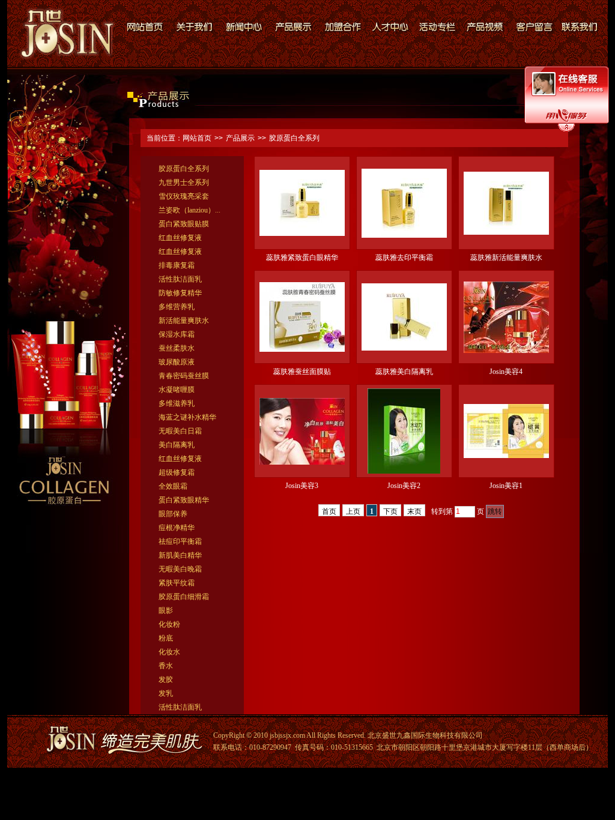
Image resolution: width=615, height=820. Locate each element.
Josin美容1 (506, 485)
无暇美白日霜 (180, 431)
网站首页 (197, 138)
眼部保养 (173, 514)
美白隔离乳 (177, 445)
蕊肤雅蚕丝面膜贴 (302, 371)
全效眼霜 (173, 486)
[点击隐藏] (566, 129)
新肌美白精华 (180, 555)
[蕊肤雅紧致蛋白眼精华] (302, 233)
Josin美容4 (506, 371)
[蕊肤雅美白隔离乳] (404, 348)
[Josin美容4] (506, 350)
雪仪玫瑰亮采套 (184, 196)
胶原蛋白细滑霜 (184, 596)
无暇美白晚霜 (180, 569)
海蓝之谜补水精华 (187, 417)
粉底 (166, 638)
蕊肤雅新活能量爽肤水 (506, 257)
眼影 (166, 610)
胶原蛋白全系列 (294, 138)
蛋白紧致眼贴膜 (184, 224)
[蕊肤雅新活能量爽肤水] (506, 232)
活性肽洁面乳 (180, 279)
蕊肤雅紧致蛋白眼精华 (302, 257)
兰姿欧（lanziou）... (189, 210)
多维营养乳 (177, 307)
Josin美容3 (301, 485)
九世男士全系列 (184, 182)
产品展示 (240, 138)
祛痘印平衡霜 (180, 541)
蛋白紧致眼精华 (184, 500)
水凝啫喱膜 (177, 389)
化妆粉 (169, 624)
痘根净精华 (177, 527)
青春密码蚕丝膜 (184, 376)
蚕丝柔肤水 (177, 348)
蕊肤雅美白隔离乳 (404, 371)
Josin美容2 (403, 485)
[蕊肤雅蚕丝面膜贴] (302, 349)
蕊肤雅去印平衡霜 (404, 257)
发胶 (166, 679)
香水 (166, 666)
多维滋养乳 (177, 403)
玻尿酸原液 (177, 362)
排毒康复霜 (177, 265)
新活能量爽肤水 (184, 320)
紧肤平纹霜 (177, 583)
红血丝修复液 (180, 238)
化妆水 (169, 652)
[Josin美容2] (404, 471)
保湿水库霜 (177, 334)
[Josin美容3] (302, 462)
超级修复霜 (177, 472)
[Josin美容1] (506, 455)
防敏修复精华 (180, 293)
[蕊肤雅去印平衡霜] (404, 235)
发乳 (166, 693)
